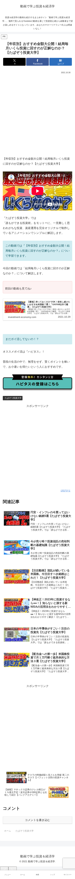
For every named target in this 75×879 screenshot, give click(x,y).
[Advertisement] (37, 113)
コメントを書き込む (37, 820)
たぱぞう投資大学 (13, 398)
